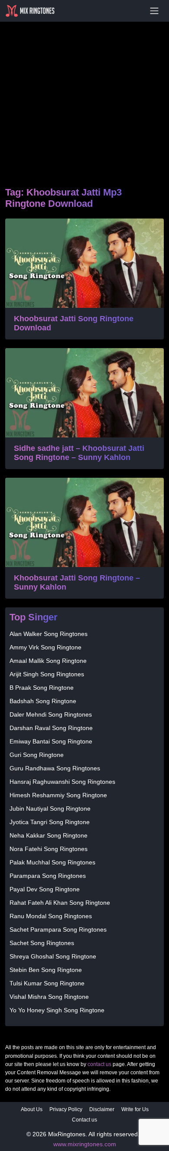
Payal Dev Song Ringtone (45, 889)
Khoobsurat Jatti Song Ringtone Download (73, 323)
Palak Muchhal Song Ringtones (52, 862)
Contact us (84, 1120)
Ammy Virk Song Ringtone (45, 647)
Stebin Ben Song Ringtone (46, 969)
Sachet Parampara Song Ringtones (58, 929)
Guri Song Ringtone (37, 754)
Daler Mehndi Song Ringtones (51, 714)
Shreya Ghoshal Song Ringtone (53, 956)
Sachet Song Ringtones (42, 942)
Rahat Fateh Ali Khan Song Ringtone (60, 902)
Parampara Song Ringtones (48, 875)
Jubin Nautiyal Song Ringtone (50, 808)
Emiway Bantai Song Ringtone (51, 741)
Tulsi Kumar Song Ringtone (47, 983)
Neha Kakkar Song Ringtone (49, 835)
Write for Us (135, 1109)
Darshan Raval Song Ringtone (51, 727)
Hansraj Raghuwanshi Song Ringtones (62, 781)
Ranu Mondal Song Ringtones (51, 916)
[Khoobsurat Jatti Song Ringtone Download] (84, 263)
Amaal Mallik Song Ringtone (48, 660)
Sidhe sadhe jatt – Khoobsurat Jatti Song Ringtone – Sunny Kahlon (79, 453)
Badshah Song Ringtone (43, 701)
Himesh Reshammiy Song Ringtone (58, 795)
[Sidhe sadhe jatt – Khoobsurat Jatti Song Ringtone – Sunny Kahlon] (84, 392)
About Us (31, 1109)
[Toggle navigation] (154, 10)
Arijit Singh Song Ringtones (47, 674)
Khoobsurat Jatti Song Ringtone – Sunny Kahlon (77, 583)
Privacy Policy (65, 1109)
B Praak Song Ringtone (42, 687)
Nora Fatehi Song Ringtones (49, 848)
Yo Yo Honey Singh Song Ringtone (57, 1010)
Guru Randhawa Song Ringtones (55, 768)
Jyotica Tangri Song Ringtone (50, 821)
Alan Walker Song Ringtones (49, 633)
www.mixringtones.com (84, 1144)
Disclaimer (101, 1109)
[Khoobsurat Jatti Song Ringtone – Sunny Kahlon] (84, 522)
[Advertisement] (84, 93)
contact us (99, 1064)
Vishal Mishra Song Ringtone (49, 996)
